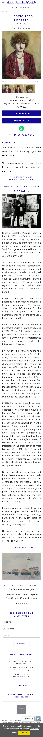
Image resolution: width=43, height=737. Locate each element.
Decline (14, 733)
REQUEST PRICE (21, 120)
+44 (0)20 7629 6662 (21, 135)
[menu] (3, 2)
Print (5, 81)
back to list (8, 11)
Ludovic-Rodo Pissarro (21, 585)
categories (21, 685)
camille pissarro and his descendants (21, 695)
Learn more (34, 729)
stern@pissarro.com (23, 676)
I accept (24, 733)
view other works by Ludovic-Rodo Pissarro (21, 178)
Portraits (29, 7)
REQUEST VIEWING (21, 113)
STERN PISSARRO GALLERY (21, 654)
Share (38, 81)
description (8, 142)
